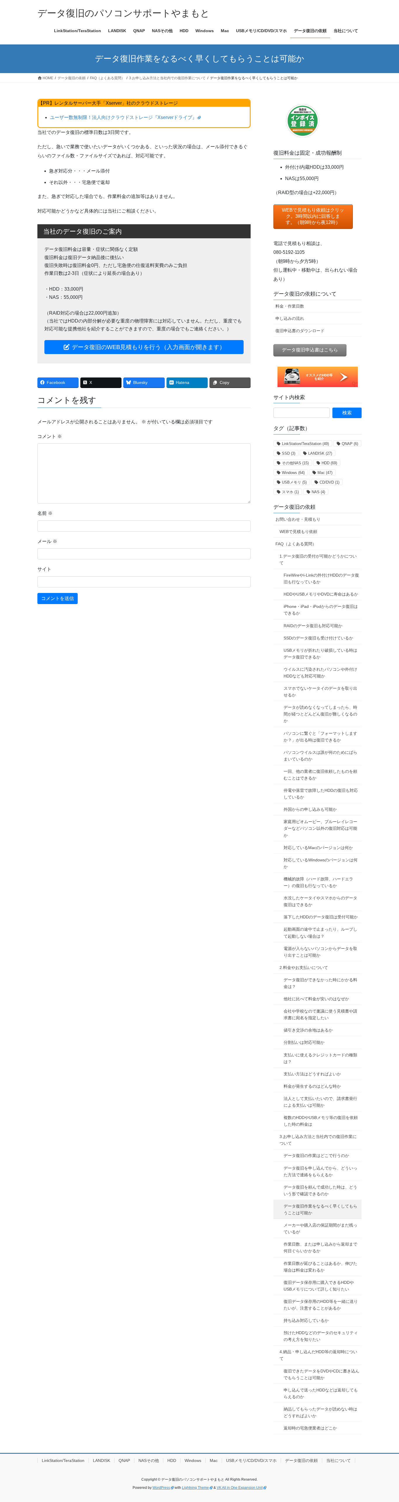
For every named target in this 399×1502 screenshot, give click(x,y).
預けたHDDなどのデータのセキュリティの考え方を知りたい (321, 1336)
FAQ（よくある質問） (295, 544)
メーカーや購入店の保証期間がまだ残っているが (320, 1228)
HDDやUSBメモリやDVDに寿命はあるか (321, 594)
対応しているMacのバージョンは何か (318, 847)
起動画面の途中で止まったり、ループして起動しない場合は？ (320, 932)
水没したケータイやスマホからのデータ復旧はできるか (320, 901)
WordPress (161, 1488)
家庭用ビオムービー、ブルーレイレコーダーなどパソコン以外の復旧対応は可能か (320, 828)
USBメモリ (294, 482)
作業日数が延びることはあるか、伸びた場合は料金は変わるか (320, 1266)
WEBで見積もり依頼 (298, 531)
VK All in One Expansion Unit (240, 1488)
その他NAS (295, 463)
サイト (44, 569)
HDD (329, 463)
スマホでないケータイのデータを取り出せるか (320, 691)
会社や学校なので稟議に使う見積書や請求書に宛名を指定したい (320, 1014)
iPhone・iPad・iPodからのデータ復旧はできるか (321, 609)
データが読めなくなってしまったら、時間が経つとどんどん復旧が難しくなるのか (320, 714)
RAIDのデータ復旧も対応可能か (313, 625)
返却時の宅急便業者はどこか (310, 1428)
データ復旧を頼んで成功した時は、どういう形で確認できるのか (320, 1190)
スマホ (290, 492)
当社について (338, 1460)
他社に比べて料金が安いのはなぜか (316, 998)
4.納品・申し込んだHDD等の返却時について (318, 1355)
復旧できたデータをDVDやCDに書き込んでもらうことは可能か (321, 1374)
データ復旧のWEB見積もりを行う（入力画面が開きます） (147, 347)
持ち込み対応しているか (306, 1320)
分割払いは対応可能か (304, 1042)
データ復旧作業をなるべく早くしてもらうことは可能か (320, 1209)
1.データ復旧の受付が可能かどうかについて (318, 559)
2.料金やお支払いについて (304, 967)
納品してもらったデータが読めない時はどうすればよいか (320, 1412)
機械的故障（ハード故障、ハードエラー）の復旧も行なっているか (318, 882)
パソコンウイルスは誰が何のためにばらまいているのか (320, 755)
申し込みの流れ (289, 318)
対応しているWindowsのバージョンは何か (321, 863)
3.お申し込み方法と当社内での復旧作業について (318, 1140)
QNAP (350, 444)
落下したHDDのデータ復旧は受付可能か (321, 917)
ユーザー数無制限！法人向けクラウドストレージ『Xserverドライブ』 (123, 117)
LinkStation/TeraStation (305, 444)
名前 (45, 513)
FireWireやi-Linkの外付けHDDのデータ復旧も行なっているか (321, 578)
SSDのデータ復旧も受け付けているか (318, 638)
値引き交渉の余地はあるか (308, 1030)
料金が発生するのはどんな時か (312, 1086)
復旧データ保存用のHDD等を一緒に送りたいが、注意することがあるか (321, 1304)
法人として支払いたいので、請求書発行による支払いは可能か (320, 1102)
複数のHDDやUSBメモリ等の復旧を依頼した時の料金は (321, 1121)
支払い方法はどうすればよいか (312, 1074)
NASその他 (148, 1460)
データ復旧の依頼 (294, 507)
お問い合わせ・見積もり (297, 519)
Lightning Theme (195, 1488)
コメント (49, 436)
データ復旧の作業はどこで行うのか (316, 1155)
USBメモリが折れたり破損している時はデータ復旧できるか (320, 653)
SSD (288, 453)
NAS (318, 492)
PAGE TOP (384, 1452)
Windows (293, 472)
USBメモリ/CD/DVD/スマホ (251, 1460)
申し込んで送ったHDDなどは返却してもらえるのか (321, 1393)
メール (47, 541)
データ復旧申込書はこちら (310, 349)
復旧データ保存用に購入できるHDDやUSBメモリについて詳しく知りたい (319, 1285)
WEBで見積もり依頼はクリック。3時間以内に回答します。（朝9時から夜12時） (313, 216)
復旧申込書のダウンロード (300, 330)
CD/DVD (329, 482)
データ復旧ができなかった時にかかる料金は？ (320, 983)
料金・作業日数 (289, 306)
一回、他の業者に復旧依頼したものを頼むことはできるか (320, 774)
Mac (325, 472)
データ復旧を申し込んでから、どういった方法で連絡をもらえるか (320, 1171)
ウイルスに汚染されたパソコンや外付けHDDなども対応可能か (320, 672)
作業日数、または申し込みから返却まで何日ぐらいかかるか (320, 1247)
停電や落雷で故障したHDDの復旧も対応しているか (321, 793)
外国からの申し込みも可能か (310, 809)
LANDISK (320, 453)
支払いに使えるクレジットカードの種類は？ (320, 1058)
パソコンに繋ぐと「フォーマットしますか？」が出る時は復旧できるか (320, 736)
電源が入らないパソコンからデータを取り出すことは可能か (320, 952)
